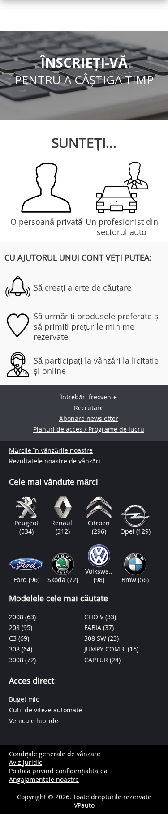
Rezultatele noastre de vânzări (54, 461)
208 (15, 627)
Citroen (99, 522)
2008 (17, 617)
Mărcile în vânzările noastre (51, 450)
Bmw (129, 579)
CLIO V (94, 617)
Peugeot (26, 522)
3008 (17, 659)
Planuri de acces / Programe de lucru (88, 429)
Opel (128, 531)
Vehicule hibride (33, 720)
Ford (21, 579)
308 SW (96, 638)
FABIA (93, 627)
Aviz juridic (25, 762)
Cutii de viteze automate (45, 710)
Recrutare (88, 407)
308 (15, 649)
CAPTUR (97, 659)
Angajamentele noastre (44, 779)
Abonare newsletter (88, 418)
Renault (62, 522)
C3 (13, 638)
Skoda (57, 579)
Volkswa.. (98, 571)
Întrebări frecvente (88, 397)
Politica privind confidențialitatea (58, 771)
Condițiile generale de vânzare (54, 754)
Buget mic (24, 699)
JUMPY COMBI (106, 649)
